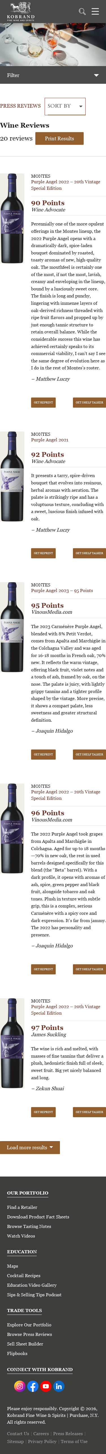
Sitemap (15, 1441)
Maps (12, 1266)
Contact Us (18, 1433)
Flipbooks (17, 1353)
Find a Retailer (22, 1207)
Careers (41, 1433)
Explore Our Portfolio (29, 1324)
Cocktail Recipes (23, 1275)
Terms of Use (74, 1441)
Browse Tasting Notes (29, 1226)
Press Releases (68, 1433)
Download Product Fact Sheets (38, 1217)
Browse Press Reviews (29, 1334)
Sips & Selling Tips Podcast (34, 1294)
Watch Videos (21, 1236)
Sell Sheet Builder (25, 1344)
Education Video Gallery (32, 1285)
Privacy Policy (42, 1441)
